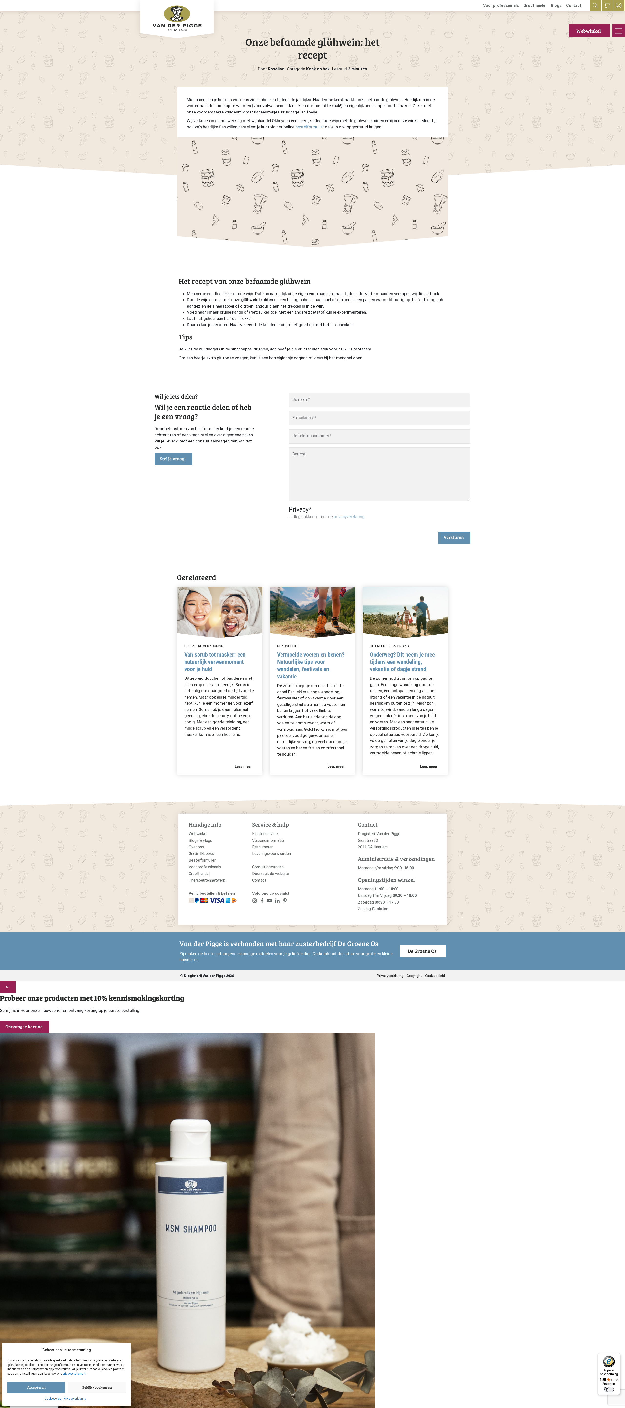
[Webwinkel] (607, 5)
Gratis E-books (201, 853)
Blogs (556, 5)
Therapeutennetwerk (207, 880)
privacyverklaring (349, 516)
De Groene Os (422, 950)
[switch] (609, 1389)
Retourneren (262, 847)
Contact (573, 5)
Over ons (196, 847)
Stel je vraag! (173, 459)
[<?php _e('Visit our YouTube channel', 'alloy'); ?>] (269, 901)
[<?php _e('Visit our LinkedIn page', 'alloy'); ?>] (277, 901)
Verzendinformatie (268, 840)
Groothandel (534, 5)
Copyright (414, 976)
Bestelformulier (202, 860)
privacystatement (74, 1373)
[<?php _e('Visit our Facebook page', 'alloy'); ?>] (262, 901)
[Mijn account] (618, 5)
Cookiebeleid (53, 1398)
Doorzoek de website (270, 873)
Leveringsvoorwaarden (271, 853)
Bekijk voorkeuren (97, 1387)
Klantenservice (265, 834)
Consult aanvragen (268, 867)
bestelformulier (309, 126)
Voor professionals (501, 5)
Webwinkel (588, 30)
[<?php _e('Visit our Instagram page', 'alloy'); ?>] (254, 901)
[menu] (618, 30)
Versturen (454, 537)
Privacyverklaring (75, 1398)
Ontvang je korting (24, 1026)
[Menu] (617, 1356)
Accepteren (36, 1387)
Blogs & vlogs (200, 840)
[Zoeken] (595, 5)
